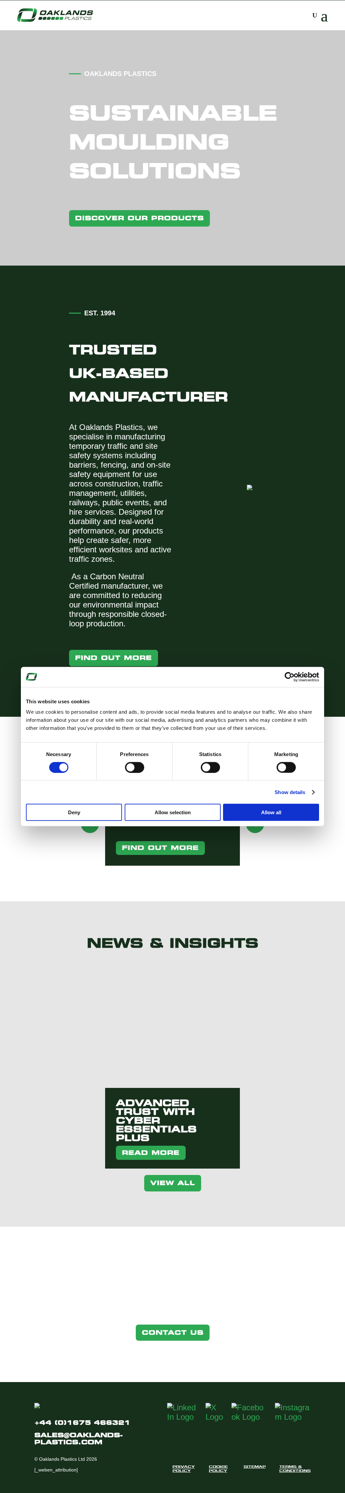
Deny (74, 812)
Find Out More (113, 657)
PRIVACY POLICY (183, 1468)
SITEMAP (255, 1466)
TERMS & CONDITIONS (295, 1468)
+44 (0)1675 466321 (82, 1422)
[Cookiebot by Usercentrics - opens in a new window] (289, 677)
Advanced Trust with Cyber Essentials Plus (156, 1120)
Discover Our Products (139, 218)
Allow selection (173, 812)
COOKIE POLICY (218, 1468)
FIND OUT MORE (160, 847)
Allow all (271, 812)
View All (172, 1182)
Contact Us (172, 1332)
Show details (290, 792)
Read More (151, 1152)
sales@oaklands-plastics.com (78, 1438)
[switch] (134, 767)
